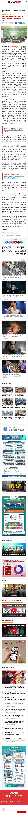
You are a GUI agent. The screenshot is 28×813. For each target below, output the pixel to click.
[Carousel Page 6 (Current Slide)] (13, 554)
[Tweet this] (19, 23)
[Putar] (4, 615)
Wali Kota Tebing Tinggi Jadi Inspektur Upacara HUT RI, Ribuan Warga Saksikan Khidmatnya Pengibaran (14, 686)
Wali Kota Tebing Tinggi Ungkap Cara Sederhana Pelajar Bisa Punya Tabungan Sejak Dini (14, 698)
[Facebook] (6, 242)
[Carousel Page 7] (15, 554)
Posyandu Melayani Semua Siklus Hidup (13, 589)
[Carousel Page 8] (17, 554)
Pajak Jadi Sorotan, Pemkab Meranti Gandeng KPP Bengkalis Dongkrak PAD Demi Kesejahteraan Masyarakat (19, 418)
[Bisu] (21, 615)
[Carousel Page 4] (9, 554)
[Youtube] (15, 242)
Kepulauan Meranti (5, 23)
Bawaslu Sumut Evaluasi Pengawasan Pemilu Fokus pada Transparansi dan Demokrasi (20, 250)
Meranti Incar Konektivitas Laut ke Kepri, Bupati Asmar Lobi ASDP (13, 550)
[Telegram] (21, 242)
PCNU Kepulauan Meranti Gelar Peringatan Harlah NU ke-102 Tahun (7, 249)
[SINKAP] (14, 2)
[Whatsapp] (24, 23)
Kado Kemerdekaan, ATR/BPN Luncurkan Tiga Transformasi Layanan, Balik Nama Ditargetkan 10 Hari (14, 716)
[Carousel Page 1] (4, 554)
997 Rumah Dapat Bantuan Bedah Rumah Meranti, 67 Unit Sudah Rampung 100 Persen (20, 394)
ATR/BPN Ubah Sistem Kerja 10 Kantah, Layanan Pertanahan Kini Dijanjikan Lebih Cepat (15, 739)
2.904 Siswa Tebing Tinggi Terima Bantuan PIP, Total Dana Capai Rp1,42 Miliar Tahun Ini (15, 710)
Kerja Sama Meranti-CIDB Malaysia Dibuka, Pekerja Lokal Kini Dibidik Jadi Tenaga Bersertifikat (7, 406)
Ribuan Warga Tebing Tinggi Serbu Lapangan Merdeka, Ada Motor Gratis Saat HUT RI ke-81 (15, 692)
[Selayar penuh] (23, 615)
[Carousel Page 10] (20, 554)
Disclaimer (18, 801)
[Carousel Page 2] (5, 554)
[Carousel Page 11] (22, 554)
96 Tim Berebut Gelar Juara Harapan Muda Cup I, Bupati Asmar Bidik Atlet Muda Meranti (7, 418)
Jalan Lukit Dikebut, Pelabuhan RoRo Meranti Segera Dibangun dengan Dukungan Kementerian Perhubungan (7, 394)
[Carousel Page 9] (18, 554)
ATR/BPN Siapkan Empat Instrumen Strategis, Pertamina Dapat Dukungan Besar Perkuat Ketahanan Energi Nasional (15, 727)
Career (8, 802)
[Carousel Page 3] (7, 554)
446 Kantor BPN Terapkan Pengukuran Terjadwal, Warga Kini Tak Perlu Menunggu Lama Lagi (15, 704)
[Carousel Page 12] (24, 554)
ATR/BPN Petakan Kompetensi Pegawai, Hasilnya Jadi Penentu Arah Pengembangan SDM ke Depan (14, 733)
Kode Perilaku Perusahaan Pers (18, 802)
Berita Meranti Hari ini (10, 233)
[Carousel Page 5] (11, 554)
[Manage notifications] (3, 809)
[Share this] (16, 23)
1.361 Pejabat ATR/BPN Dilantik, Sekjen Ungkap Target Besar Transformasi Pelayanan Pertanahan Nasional (14, 721)
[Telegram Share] (21, 23)
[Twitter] (9, 242)
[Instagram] (12, 242)
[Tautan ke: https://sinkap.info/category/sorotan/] (25, 541)
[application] (14, 610)
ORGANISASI (6, 14)
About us (3, 802)
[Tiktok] (18, 242)
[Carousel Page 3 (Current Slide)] (16, 595)
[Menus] (2, 2)
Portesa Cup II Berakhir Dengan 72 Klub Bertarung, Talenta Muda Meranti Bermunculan (20, 406)
